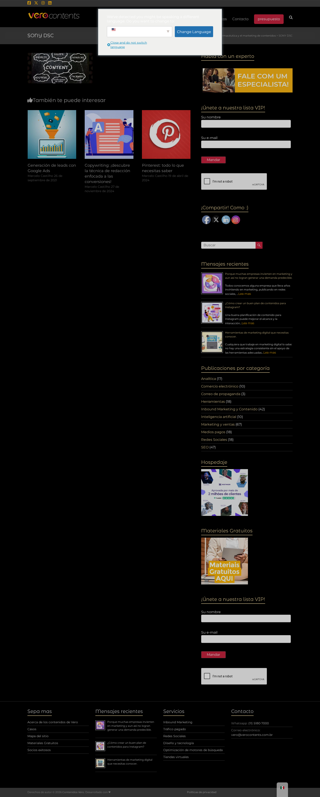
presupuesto (269, 19)
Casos (31, 729)
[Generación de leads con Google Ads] (52, 112)
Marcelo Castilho (40, 176)
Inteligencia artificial (218, 417)
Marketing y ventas (218, 424)
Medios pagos (213, 432)
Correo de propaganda (220, 394)
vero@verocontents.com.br (252, 735)
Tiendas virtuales (176, 757)
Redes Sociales (214, 440)
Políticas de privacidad (201, 792)
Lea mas (244, 294)
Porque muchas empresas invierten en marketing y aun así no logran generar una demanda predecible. (130, 725)
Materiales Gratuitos (42, 743)
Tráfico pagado (174, 729)
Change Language (194, 31)
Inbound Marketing (177, 722)
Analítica (208, 379)
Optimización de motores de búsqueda (193, 750)
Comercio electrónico (219, 386)
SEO (205, 447)
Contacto (240, 19)
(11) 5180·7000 (258, 723)
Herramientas (213, 401)
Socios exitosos (39, 750)
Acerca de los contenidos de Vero (52, 722)
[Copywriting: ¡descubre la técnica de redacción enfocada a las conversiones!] (109, 112)
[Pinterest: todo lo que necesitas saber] (166, 112)
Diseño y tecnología (178, 743)
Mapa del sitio (38, 736)
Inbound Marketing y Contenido (229, 409)
